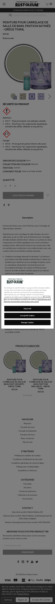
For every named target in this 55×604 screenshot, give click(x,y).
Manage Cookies (27, 322)
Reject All (27, 308)
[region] (27, 302)
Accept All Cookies (27, 315)
